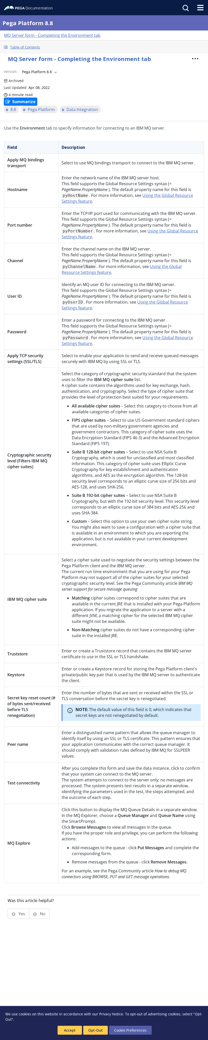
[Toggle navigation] (200, 7)
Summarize (24, 101)
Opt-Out (95, 1030)
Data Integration (82, 109)
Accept (70, 1030)
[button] (104, 47)
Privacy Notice (111, 1014)
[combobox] (39, 71)
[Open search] (185, 7)
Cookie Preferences (130, 1030)
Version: (11, 71)
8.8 (13, 109)
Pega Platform (41, 109)
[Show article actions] (195, 59)
